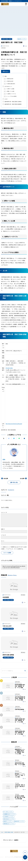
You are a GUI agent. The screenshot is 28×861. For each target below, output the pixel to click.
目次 (5, 71)
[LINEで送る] (19, 438)
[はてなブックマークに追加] (13, 438)
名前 (3, 529)
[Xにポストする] (3, 438)
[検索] (25, 671)
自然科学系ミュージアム (19, 821)
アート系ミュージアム (8, 811)
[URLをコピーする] (24, 438)
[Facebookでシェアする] (8, 438)
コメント (4, 512)
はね (4, 459)
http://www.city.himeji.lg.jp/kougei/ (14, 423)
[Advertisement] (14, 21)
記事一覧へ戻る (14, 482)
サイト (2, 541)
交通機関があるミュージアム (9, 814)
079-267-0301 (9, 368)
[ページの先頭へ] (25, 857)
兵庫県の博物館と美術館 (6, 39)
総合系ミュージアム (8, 821)
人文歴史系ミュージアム (8, 816)
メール (3, 535)
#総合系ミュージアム (22, 39)
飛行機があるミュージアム (9, 823)
